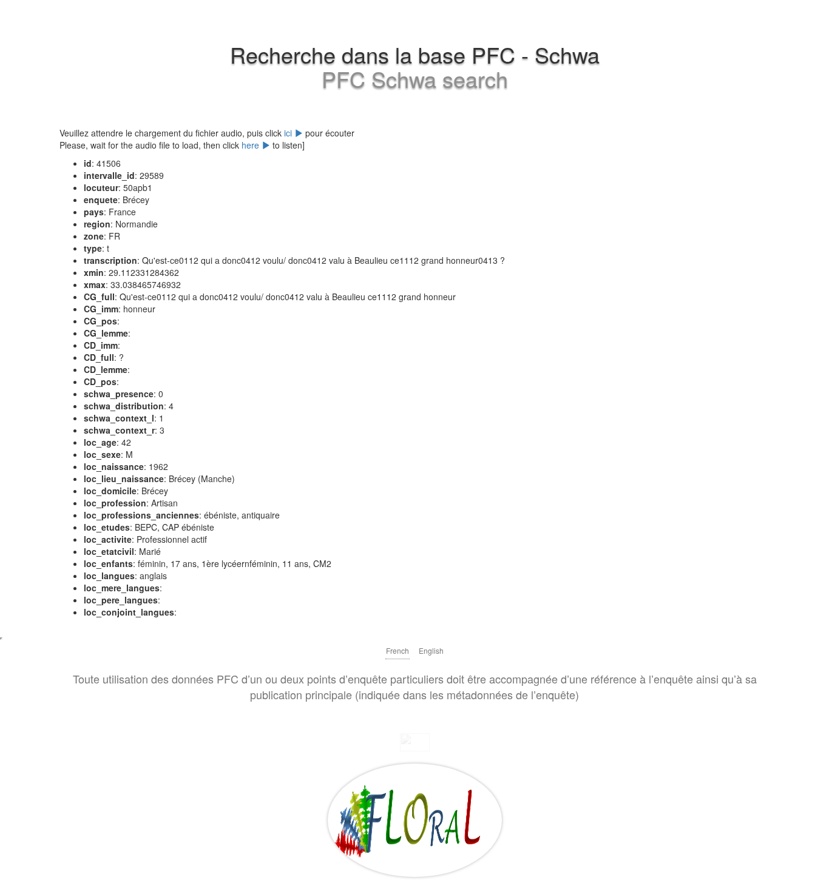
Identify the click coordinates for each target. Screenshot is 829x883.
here (252, 145)
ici (289, 133)
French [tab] (397, 650)
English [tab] (431, 650)
